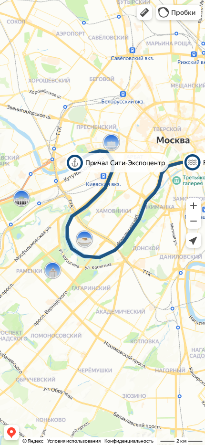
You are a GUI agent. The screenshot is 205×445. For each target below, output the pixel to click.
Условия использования (74, 441)
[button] (144, 12)
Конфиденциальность (129, 441)
